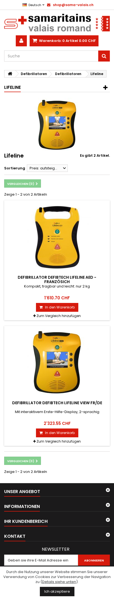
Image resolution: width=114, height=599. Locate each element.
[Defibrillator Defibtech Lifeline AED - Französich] (57, 237)
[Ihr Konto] (21, 40)
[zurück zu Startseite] (10, 73)
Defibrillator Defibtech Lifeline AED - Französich (57, 279)
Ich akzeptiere (57, 591)
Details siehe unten (59, 581)
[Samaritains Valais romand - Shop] (57, 22)
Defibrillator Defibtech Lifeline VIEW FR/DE (57, 403)
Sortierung (14, 168)
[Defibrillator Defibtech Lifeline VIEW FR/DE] (57, 362)
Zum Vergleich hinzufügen (59, 315)
